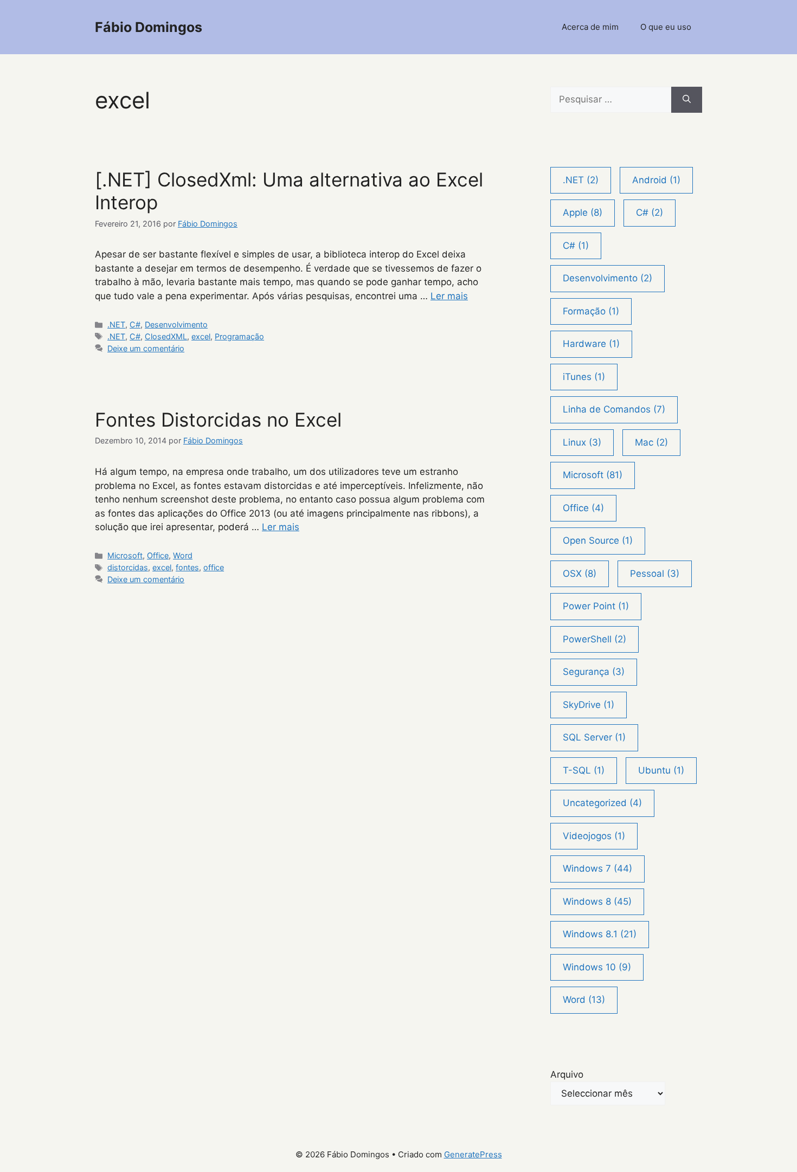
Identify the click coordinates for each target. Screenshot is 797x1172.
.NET (116, 324)
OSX (579, 573)
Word (182, 555)
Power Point (596, 606)
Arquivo (566, 1074)
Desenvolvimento (176, 324)
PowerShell (594, 639)
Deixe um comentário (145, 348)
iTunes (584, 376)
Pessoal (654, 573)
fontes (187, 567)
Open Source (598, 540)
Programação (239, 336)
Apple (582, 212)
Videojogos (594, 835)
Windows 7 (597, 868)
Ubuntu (661, 770)
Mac (651, 442)
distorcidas (127, 567)
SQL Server (594, 737)
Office (158, 555)
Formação (591, 311)
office (213, 567)
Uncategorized (602, 802)
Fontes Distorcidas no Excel (218, 419)
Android (656, 180)
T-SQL (584, 770)
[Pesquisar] (686, 100)
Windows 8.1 (600, 934)
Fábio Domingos (148, 27)
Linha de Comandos (614, 409)
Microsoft (125, 555)
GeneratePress (473, 1154)
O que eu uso (665, 27)
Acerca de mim (590, 27)
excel (200, 336)
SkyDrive (588, 704)
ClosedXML (166, 336)
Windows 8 (597, 901)
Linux (582, 442)
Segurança (594, 671)
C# (135, 324)
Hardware (591, 343)
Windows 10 (597, 967)
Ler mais (449, 296)
